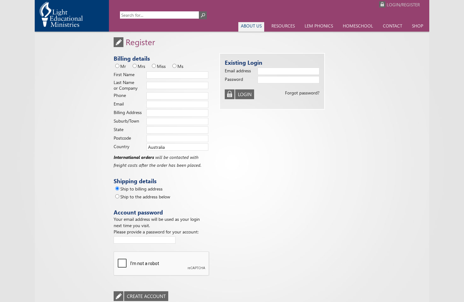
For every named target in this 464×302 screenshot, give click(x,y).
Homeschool (358, 26)
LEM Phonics (319, 26)
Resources (283, 26)
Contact (392, 26)
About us (251, 26)
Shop (417, 26)
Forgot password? (302, 93)
